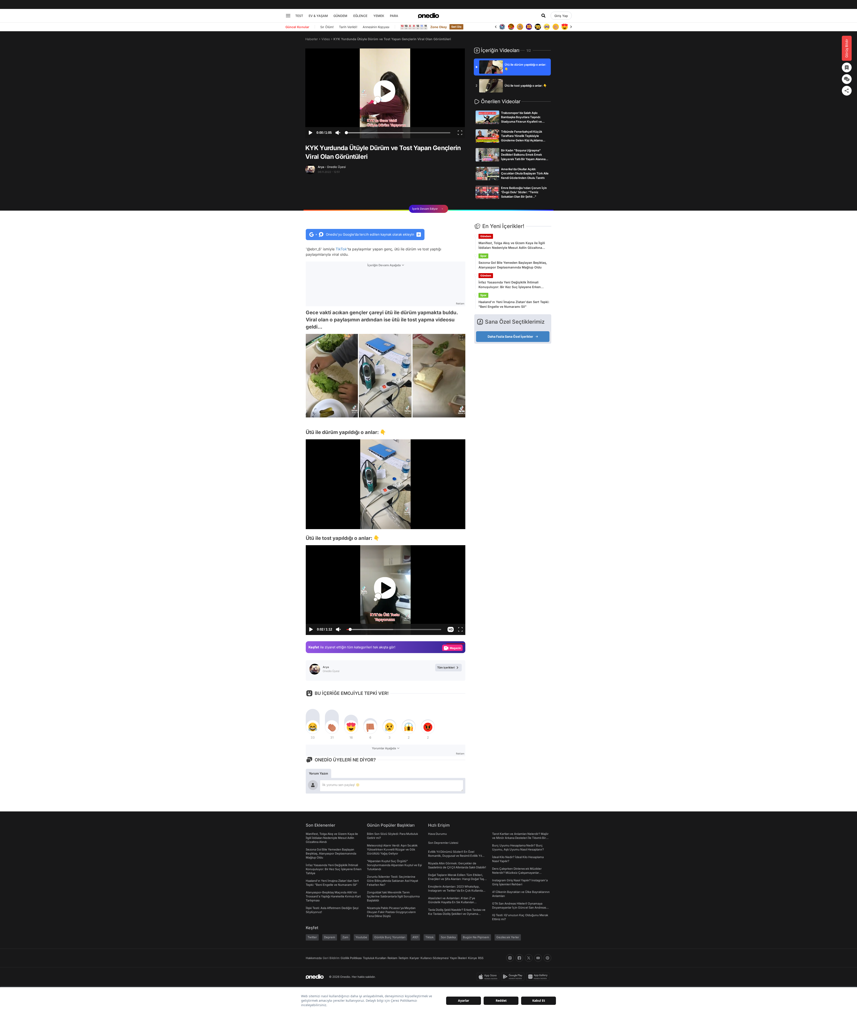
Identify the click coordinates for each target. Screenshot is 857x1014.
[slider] (398, 133)
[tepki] (313, 727)
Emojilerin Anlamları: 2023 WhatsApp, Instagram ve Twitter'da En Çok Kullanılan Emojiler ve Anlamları (456, 890)
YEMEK (378, 16)
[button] (450, 523)
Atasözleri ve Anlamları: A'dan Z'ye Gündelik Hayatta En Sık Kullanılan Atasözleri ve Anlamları (451, 902)
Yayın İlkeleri (458, 958)
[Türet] (502, 27)
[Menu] (288, 15)
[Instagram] (510, 958)
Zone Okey (438, 27)
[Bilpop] (520, 27)
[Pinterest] (547, 958)
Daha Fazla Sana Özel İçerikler (510, 336)
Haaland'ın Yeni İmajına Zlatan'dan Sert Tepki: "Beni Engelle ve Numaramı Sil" (513, 304)
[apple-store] (489, 977)
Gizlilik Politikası (351, 958)
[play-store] (513, 977)
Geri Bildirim (331, 958)
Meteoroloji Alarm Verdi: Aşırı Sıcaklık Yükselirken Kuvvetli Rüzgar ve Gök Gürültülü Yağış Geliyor (392, 849)
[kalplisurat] (555, 27)
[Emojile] (528, 27)
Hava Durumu (437, 834)
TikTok (341, 249)
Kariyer (414, 958)
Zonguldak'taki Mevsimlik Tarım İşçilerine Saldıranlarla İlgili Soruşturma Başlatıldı (393, 896)
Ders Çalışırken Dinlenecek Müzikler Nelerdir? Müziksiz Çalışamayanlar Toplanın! (517, 872)
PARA (394, 16)
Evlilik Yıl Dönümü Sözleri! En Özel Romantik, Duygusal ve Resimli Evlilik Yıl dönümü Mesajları (455, 855)
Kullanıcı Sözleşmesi (434, 958)
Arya (332, 167)
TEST (299, 16)
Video (325, 39)
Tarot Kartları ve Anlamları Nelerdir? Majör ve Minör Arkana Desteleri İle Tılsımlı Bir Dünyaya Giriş (520, 838)
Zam (345, 937)
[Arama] (543, 15)
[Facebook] (519, 958)
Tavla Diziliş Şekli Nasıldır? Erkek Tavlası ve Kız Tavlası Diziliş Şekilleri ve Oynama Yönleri (456, 914)
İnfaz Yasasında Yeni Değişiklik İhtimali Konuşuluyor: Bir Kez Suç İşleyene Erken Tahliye (509, 284)
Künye (472, 958)
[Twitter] (529, 958)
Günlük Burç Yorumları (389, 937)
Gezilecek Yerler (507, 937)
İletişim (403, 958)
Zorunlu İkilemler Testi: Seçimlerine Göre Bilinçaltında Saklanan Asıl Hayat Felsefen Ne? (392, 880)
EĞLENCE (360, 16)
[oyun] (537, 27)
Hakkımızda (314, 958)
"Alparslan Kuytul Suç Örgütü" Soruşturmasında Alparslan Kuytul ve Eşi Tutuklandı (394, 865)
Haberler (311, 39)
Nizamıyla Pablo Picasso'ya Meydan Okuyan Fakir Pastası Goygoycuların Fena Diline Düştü (391, 912)
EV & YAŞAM (318, 16)
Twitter (312, 937)
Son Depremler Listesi (443, 842)
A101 (415, 937)
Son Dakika (448, 937)
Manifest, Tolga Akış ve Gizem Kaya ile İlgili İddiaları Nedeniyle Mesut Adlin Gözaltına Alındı (511, 245)
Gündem (485, 236)
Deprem (329, 937)
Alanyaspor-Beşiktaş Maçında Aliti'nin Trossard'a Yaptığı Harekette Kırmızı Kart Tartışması (333, 896)
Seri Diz (456, 26)
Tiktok (429, 937)
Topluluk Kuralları (374, 958)
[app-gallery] (538, 977)
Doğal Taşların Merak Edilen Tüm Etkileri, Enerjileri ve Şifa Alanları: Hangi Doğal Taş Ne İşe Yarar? (456, 879)
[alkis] (546, 27)
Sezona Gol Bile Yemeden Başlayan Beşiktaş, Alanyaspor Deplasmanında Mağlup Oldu (512, 265)
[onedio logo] (428, 15)
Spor (483, 256)
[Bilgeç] (511, 27)
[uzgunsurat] (564, 27)
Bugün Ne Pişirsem (476, 937)
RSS (480, 958)
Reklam (392, 958)
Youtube (361, 937)
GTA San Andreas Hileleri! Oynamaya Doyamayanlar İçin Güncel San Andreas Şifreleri (519, 907)
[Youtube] (538, 958)
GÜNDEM (340, 16)
